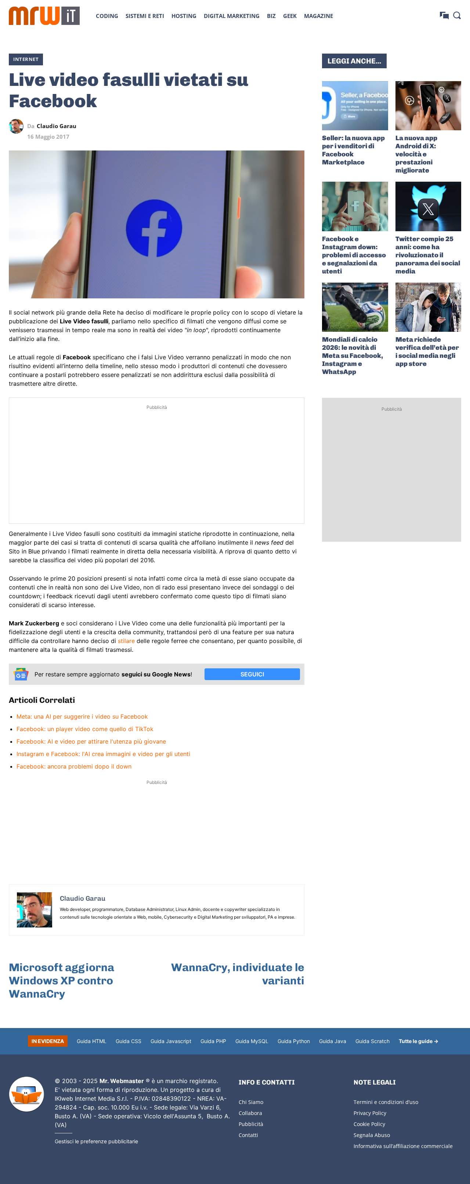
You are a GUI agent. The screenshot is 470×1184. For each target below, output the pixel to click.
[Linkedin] (246, 126)
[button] (456, 15)
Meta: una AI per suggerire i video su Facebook (82, 716)
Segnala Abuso (372, 1135)
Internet (26, 59)
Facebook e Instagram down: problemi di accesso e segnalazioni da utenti (354, 255)
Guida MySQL (251, 1041)
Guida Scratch (372, 1041)
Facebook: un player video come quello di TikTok (85, 729)
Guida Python (294, 1041)
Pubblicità (251, 1124)
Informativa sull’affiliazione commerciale (403, 1146)
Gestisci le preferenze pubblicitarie (96, 1141)
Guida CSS (128, 1041)
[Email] (297, 126)
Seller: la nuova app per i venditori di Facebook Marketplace (353, 150)
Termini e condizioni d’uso (386, 1101)
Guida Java (332, 1041)
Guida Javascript (171, 1041)
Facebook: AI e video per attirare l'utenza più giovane (91, 741)
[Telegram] (280, 126)
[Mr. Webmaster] (26, 1094)
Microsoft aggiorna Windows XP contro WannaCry (61, 980)
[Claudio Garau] (18, 126)
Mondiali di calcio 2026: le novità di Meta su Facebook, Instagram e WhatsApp (352, 355)
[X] (229, 126)
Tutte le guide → (418, 1041)
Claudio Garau (56, 126)
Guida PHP (213, 1041)
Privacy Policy (370, 1112)
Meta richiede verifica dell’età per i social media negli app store (427, 351)
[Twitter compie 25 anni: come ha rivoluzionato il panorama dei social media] (428, 206)
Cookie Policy (369, 1124)
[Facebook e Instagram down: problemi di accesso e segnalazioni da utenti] (355, 206)
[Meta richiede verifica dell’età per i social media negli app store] (428, 307)
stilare (126, 640)
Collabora (250, 1112)
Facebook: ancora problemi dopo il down (74, 766)
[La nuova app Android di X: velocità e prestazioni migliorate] (428, 105)
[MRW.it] (44, 16)
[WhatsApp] (263, 126)
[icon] (444, 15)
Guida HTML (91, 1041)
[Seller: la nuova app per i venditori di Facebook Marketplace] (355, 105)
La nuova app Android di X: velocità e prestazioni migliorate (416, 154)
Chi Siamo (251, 1101)
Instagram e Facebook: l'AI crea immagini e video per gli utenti (103, 754)
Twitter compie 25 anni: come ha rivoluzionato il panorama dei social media (427, 255)
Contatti (248, 1135)
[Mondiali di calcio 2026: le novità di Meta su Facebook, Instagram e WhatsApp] (355, 307)
